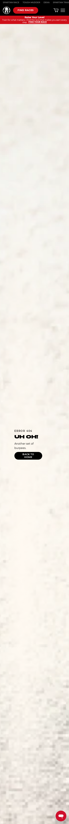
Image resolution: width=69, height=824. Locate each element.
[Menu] (62, 10)
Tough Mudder (31, 2)
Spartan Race (11, 2)
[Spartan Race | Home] (6, 10)
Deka (47, 2)
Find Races (26, 10)
